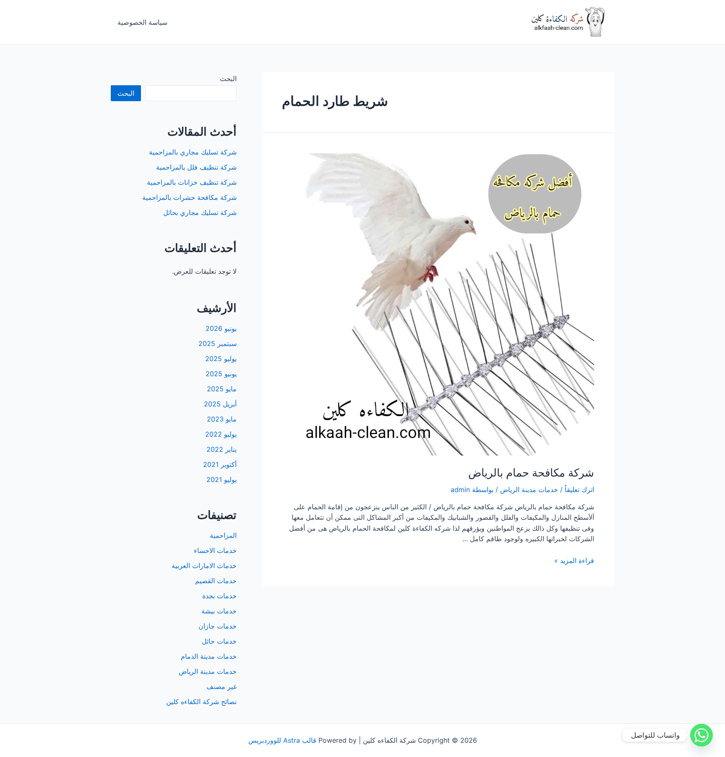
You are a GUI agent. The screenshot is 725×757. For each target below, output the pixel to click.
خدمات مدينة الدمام (209, 656)
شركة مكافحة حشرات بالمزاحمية (189, 197)
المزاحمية (223, 535)
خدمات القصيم (216, 580)
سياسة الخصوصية (142, 22)
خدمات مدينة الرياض (529, 489)
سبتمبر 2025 (217, 343)
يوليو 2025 (221, 358)
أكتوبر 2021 (220, 464)
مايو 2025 (222, 389)
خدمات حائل (219, 641)
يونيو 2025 (221, 373)
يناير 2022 (221, 449)
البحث (228, 78)
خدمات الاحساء (215, 550)
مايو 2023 (222, 419)
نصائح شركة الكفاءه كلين (201, 701)
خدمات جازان (217, 626)
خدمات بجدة (219, 596)
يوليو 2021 (221, 479)
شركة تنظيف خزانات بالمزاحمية (192, 182)
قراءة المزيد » (574, 560)
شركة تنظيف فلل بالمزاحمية (196, 167)
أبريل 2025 (220, 404)
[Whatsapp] (701, 735)
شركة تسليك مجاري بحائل (200, 212)
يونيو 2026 (221, 328)
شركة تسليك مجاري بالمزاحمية (193, 152)
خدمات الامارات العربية (204, 565)
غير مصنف (221, 686)
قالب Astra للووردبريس (282, 740)
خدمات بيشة (219, 611)
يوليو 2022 (221, 434)
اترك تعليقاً (579, 489)
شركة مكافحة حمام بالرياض (531, 472)
